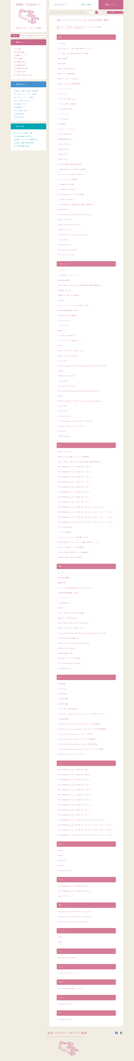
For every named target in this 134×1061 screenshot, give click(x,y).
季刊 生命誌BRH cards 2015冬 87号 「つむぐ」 (74, 482)
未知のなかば (21, 71)
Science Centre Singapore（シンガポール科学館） (75, 734)
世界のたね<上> (63, 154)
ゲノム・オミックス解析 (25, 97)
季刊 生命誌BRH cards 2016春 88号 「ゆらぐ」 (74, 487)
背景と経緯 (20, 52)
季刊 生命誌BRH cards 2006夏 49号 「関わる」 (74, 774)
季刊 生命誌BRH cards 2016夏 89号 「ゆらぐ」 (74, 492)
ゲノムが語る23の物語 (65, 109)
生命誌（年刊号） (63, 149)
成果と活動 (86, 5)
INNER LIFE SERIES (66, 376)
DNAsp (61, 850)
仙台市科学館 (62, 694)
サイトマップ (75, 12)
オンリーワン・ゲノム (65, 89)
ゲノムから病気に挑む (65, 527)
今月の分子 (61, 300)
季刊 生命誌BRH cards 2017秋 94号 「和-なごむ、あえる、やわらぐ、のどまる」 (85, 517)
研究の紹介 (20, 117)
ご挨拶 (18, 49)
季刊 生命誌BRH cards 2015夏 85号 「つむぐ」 (74, 472)
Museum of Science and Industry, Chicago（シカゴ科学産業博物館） (82, 729)
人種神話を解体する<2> (65, 139)
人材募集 (19, 58)
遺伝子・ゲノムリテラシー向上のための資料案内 (88, 26)
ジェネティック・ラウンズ (66, 129)
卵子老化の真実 (63, 209)
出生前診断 (61, 124)
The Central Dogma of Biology (69, 663)
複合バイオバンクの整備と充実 (27, 139)
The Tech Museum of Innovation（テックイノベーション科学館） (81, 749)
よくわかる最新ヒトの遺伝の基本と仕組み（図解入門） (75, 204)
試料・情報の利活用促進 (25, 143)
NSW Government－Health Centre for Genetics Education (80, 401)
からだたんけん (63, 94)
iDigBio (61, 371)
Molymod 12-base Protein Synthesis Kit (73, 921)
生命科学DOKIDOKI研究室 (67, 315)
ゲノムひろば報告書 (64, 532)
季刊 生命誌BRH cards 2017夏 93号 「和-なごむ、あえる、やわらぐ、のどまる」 (85, 512)
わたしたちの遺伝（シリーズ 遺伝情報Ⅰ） (71, 547)
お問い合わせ (59, 12)
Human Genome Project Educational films (74, 643)
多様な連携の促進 (22, 146)
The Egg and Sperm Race (67, 249)
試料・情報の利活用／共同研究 (27, 91)
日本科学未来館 (63, 704)
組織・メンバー (21, 55)
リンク (69, 12)
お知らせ (15, 35)
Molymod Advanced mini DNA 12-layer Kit (75, 911)
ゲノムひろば (62, 688)
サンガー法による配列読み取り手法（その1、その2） (75, 588)
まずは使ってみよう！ (24, 100)
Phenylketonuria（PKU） (67, 957)
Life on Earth (63, 239)
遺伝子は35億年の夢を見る (66, 68)
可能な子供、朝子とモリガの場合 (68, 295)
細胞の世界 (61, 583)
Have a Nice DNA (65, 219)
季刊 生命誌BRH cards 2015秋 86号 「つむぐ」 (74, 477)
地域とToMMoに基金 (24, 75)
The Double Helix (64, 244)
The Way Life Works (66, 255)
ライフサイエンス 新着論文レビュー (70, 340)
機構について (111, 5)
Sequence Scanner (65, 870)
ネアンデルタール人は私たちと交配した (71, 174)
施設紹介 (19, 107)
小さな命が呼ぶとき (64, 603)
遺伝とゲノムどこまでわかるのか (68, 78)
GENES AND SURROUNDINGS (70, 557)
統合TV (60, 330)
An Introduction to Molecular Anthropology (75, 214)
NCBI (60, 396)
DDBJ (60, 345)
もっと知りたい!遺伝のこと (67, 199)
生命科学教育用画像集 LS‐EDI (68, 310)
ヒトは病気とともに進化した (67, 189)
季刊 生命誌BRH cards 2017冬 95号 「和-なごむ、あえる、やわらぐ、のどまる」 (85, 522)
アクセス (52, 12)
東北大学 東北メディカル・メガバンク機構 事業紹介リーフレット (79, 542)
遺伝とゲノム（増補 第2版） (67, 73)
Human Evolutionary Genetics (69, 224)
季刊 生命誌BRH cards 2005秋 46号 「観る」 (74, 769)
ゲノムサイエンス (63, 114)
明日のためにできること (66, 451)
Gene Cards (62, 360)
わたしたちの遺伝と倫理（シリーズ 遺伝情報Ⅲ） (74, 552)
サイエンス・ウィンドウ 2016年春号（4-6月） (73, 305)
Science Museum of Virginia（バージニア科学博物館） (77, 739)
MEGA (60, 855)
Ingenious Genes (64, 229)
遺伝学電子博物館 (63, 280)
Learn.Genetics (64, 381)
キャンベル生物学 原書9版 (67, 104)
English (81, 12)
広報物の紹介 (69, 26)
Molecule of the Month (66, 386)
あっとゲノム (62, 270)
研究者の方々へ (61, 5)
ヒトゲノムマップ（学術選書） (68, 179)
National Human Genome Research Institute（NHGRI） (79, 391)
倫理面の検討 (21, 65)
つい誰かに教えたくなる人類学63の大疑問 (71, 169)
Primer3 (61, 865)
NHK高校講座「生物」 (65, 653)
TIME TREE (63, 411)
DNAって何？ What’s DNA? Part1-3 (71, 350)
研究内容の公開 (21, 68)
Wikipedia (62, 431)
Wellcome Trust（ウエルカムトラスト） (72, 426)
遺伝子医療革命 (63, 58)
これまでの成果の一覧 (24, 133)
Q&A (64, 12)
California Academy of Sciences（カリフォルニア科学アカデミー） (81, 714)
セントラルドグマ (63, 325)
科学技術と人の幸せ (64, 290)
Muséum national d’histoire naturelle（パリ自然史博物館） (79, 724)
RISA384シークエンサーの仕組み (69, 658)
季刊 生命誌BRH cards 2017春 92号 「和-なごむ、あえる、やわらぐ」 (82, 507)
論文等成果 (20, 114)
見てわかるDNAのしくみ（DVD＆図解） (71, 194)
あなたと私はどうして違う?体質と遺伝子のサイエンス (75, 48)
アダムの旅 (61, 43)
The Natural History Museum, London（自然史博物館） (78, 744)
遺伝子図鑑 (61, 63)
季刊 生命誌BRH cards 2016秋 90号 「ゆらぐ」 (74, 497)
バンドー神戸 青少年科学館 (67, 709)
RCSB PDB (62, 406)
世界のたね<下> (63, 159)
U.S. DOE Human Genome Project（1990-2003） (76, 421)
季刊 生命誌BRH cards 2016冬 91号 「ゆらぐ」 (74, 502)
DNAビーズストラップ (65, 896)
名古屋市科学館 (63, 699)
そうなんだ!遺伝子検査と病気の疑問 (69, 164)
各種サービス (21, 104)
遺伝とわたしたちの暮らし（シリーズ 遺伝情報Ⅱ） (74, 456)
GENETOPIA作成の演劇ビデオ (68, 638)
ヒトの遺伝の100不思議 (65, 184)
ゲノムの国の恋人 (63, 119)
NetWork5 (62, 860)
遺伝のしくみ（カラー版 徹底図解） (69, 84)
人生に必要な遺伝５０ (65, 134)
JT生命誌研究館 (63, 719)
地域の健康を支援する (24, 136)
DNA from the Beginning (67, 355)
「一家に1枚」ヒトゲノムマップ (68, 275)
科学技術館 (61, 683)
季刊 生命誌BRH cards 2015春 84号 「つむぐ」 (74, 466)
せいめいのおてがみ (64, 144)
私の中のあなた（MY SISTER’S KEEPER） (74, 623)
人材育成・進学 (21, 110)
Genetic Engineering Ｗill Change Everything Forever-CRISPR (82, 365)
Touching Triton (64, 416)
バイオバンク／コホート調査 (26, 94)
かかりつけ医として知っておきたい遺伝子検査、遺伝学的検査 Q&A (80, 285)
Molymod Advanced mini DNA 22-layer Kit (75, 916)
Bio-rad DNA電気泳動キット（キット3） (72, 988)
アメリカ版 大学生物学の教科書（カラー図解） (73, 53)
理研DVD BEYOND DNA (67, 618)
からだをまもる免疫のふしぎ (67, 99)
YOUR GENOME (64, 436)
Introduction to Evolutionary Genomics (73, 234)
